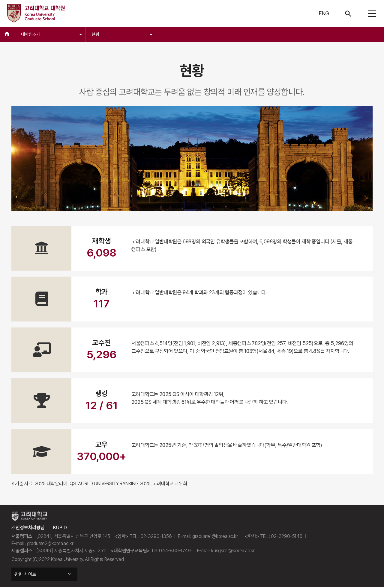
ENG (324, 13)
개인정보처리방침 (27, 527)
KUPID (60, 527)
